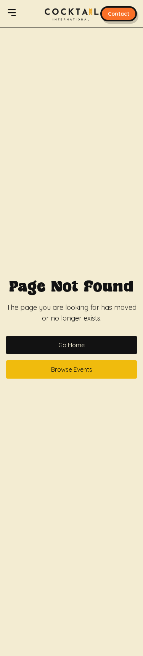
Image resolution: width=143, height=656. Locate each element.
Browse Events (71, 369)
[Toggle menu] (12, 12)
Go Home (71, 345)
